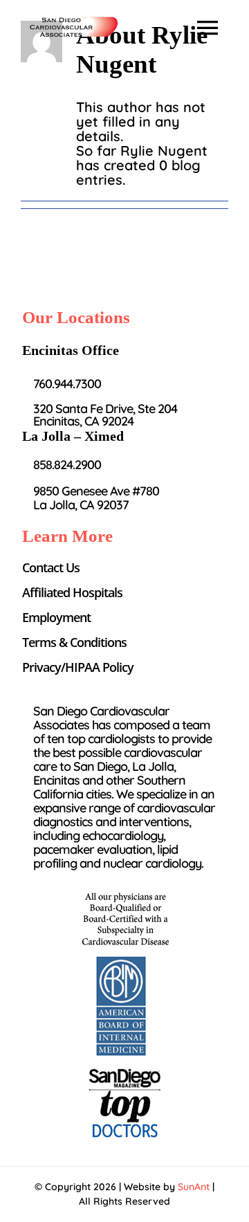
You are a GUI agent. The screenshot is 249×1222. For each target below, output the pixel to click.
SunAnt (194, 1186)
